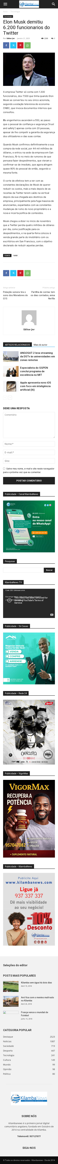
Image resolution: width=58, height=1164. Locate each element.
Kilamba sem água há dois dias (36, 982)
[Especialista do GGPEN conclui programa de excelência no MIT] (11, 371)
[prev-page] (5, 398)
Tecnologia (15, 11)
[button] (5, 4)
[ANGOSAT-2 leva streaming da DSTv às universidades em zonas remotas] (11, 356)
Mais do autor (40, 345)
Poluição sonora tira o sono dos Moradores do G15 (15, 295)
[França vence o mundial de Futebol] (11, 1016)
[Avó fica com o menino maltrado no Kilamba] (11, 1001)
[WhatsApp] (27, 45)
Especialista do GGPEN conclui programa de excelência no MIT (34, 371)
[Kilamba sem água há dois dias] (11, 986)
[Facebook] (6, 45)
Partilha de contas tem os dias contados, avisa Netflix (43, 295)
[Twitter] (13, 45)
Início (5, 11)
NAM (15, 255)
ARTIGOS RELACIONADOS (17, 345)
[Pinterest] (20, 45)
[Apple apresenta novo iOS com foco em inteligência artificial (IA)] (11, 386)
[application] (29, 603)
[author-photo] (29, 325)
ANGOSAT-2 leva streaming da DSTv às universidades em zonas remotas (37, 356)
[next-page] (10, 398)
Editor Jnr (11, 38)
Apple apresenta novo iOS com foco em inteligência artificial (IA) (35, 386)
